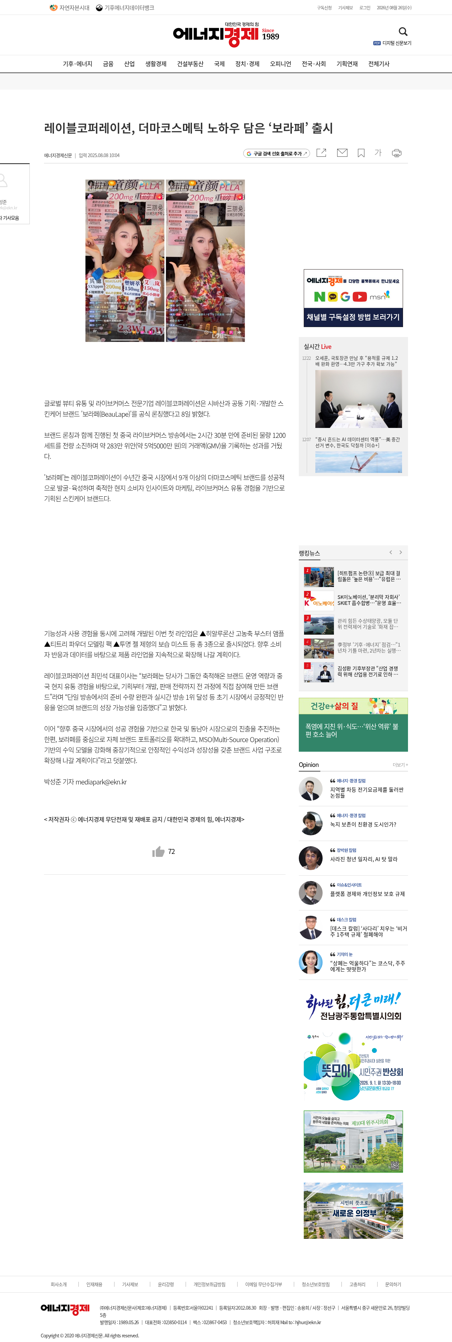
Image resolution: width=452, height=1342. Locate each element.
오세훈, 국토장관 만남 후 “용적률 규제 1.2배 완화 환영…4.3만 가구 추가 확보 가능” (356, 361)
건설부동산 (190, 63)
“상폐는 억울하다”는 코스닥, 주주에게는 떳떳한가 (367, 966)
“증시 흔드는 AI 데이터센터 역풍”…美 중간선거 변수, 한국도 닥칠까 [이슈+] (357, 442)
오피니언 (280, 63)
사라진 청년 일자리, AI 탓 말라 (364, 859)
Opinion (309, 765)
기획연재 (347, 63)
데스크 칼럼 (346, 920)
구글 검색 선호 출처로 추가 (277, 153)
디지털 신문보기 (397, 43)
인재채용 (94, 1284)
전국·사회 (314, 63)
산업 (129, 63)
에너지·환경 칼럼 (351, 781)
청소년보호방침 (316, 1284)
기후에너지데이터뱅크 (129, 7)
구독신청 (324, 7)
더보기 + (400, 765)
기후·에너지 (77, 63)
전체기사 (378, 63)
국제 (219, 63)
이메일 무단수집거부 (263, 1284)
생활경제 (155, 63)
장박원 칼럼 (346, 850)
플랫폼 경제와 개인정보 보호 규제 (367, 894)
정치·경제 (247, 63)
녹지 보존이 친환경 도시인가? (363, 824)
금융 (108, 63)
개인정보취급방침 (209, 1284)
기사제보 (345, 7)
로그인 (364, 7)
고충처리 (357, 1284)
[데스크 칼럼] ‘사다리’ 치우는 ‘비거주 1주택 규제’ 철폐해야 (368, 931)
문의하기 (393, 1284)
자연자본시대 (74, 7)
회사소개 (59, 1284)
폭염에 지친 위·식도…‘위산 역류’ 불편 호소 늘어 (351, 730)
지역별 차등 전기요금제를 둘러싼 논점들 (367, 792)
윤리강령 (166, 1284)
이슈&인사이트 (349, 885)
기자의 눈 (344, 954)
